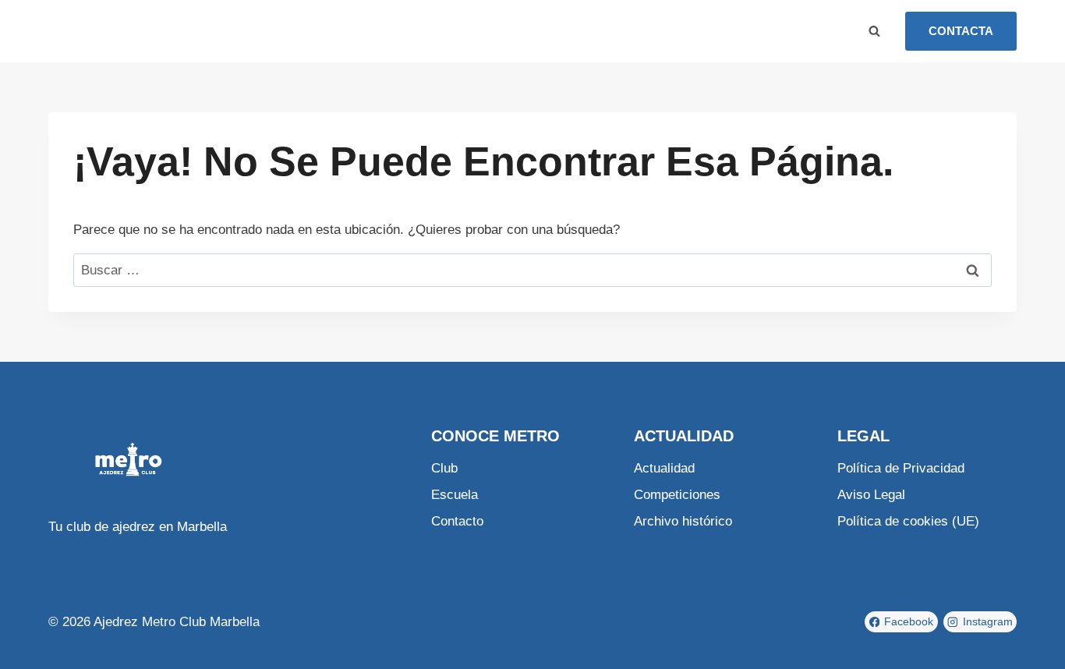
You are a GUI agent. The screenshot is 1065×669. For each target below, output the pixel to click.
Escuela (177, 30)
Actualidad (664, 468)
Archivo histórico (683, 521)
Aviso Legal (871, 494)
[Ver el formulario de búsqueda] (874, 31)
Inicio (79, 30)
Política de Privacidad (900, 468)
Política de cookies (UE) (908, 521)
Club (124, 30)
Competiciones (677, 494)
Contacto (457, 521)
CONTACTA (961, 30)
